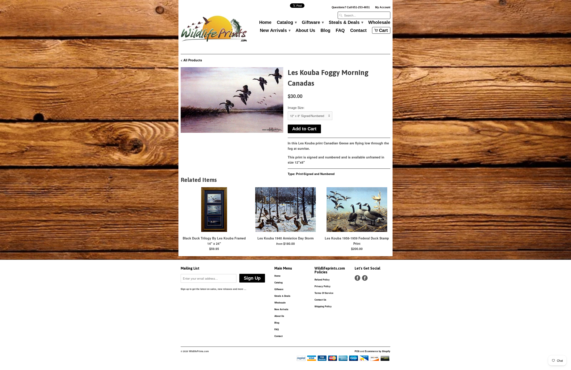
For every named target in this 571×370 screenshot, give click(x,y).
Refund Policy (322, 279)
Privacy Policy (322, 286)
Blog (325, 30)
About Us (305, 30)
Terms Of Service (323, 293)
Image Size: (296, 107)
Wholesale (379, 22)
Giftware (312, 22)
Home (265, 22)
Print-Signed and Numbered (315, 174)
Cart (383, 30)
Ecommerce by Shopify (377, 351)
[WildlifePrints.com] (214, 30)
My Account (382, 7)
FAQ (340, 30)
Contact (358, 30)
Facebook (357, 278)
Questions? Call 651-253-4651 (351, 7)
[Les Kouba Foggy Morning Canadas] (232, 100)
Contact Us (320, 299)
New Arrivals (275, 30)
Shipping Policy (323, 306)
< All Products (191, 60)
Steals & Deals (346, 22)
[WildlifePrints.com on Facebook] (365, 278)
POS (357, 351)
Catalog (286, 22)
